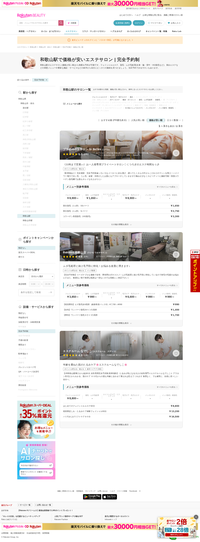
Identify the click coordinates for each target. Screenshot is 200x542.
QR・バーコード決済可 (28, 372)
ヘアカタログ (116, 31)
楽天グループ (158, 8)
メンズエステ (151, 108)
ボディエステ (115, 100)
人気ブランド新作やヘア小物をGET (68, 516)
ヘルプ (138, 15)
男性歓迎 (22, 385)
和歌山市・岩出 (45, 47)
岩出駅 (26, 108)
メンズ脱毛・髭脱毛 (166, 108)
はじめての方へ (126, 15)
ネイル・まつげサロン (51, 31)
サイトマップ (90, 491)
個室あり (22, 345)
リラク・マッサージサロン (94, 31)
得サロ (21, 257)
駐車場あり (23, 354)
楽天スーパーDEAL (26, 252)
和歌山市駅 (28, 220)
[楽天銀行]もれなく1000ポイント (138, 8)
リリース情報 (122, 491)
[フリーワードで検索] (61, 23)
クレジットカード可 (27, 367)
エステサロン (71, 31)
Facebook (133, 491)
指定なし (22, 313)
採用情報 (45, 533)
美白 (131, 97)
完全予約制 (66, 47)
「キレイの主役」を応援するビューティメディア (20, 516)
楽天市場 (178, 8)
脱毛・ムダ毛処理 (145, 100)
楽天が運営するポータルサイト (117, 516)
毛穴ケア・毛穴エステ (118, 97)
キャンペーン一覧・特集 (156, 31)
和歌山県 (33, 47)
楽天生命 (169, 8)
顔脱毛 (157, 100)
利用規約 (79, 491)
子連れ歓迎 (23, 340)
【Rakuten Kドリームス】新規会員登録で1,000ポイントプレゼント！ (45, 510)
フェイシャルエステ (99, 97)
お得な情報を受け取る (152, 15)
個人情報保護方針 (17, 533)
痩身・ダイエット (129, 100)
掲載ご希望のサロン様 (173, 15)
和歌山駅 (56, 47)
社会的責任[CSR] (33, 533)
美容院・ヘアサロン (27, 31)
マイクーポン (156, 23)
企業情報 (4, 533)
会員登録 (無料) (123, 23)
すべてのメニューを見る (166, 187)
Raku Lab (176, 31)
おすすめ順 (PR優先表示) (114, 120)
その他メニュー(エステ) (134, 108)
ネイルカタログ (134, 31)
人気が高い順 (138, 120)
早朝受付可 (23, 318)
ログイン (139, 23)
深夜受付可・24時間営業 (29, 322)
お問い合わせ (103, 491)
